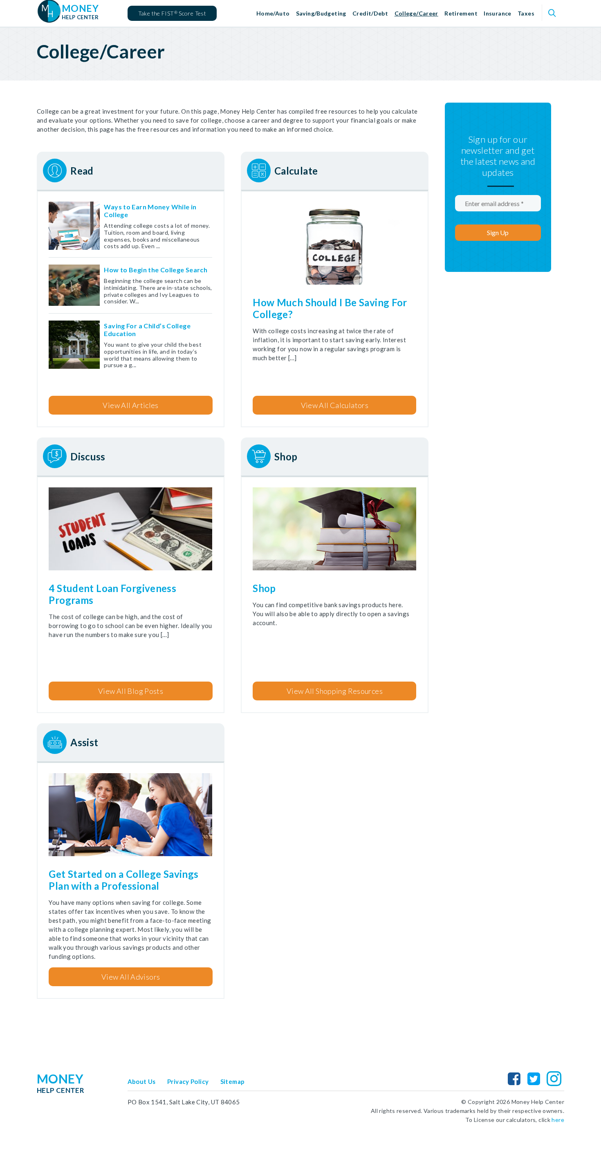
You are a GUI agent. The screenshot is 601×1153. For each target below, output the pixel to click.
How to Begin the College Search (155, 270)
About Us (142, 1081)
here (558, 1119)
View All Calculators (335, 405)
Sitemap (232, 1081)
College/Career (416, 13)
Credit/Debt (370, 13)
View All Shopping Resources (335, 690)
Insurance (497, 13)
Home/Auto (272, 13)
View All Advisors (130, 976)
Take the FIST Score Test (172, 13)
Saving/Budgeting (321, 13)
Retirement (461, 13)
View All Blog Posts (130, 690)
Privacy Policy (188, 1081)
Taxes (526, 13)
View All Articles (130, 405)
